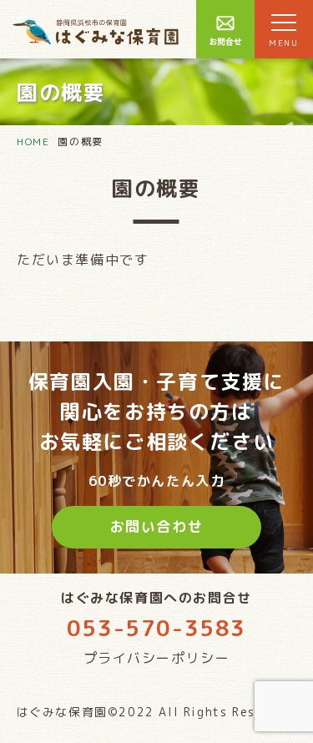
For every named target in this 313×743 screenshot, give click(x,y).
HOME (33, 141)
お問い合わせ (157, 526)
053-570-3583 (156, 628)
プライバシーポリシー (156, 658)
